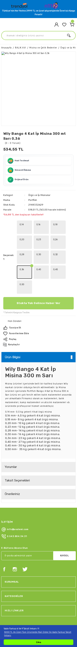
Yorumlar (11, 467)
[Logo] (19, 4)
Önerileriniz (12, 494)
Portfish (32, 200)
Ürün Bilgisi (12, 357)
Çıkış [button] (38, 642)
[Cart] (72, 24)
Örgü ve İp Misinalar (39, 195)
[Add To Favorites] (38, 333)
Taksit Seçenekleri (17, 480)
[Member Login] (56, 24)
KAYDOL (64, 555)
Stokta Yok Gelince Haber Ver (38, 303)
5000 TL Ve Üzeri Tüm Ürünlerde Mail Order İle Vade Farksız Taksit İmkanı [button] (37, 634)
